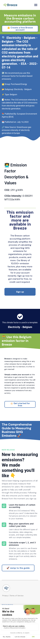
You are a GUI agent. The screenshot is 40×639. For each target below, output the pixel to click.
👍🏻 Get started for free (20, 404)
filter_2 (4, 524)
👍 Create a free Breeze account (20, 28)
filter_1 (4, 506)
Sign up (20, 291)
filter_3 (4, 543)
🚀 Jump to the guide (18, 568)
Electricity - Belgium (20, 327)
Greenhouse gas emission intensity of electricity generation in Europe (17, 130)
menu (36, 5)
